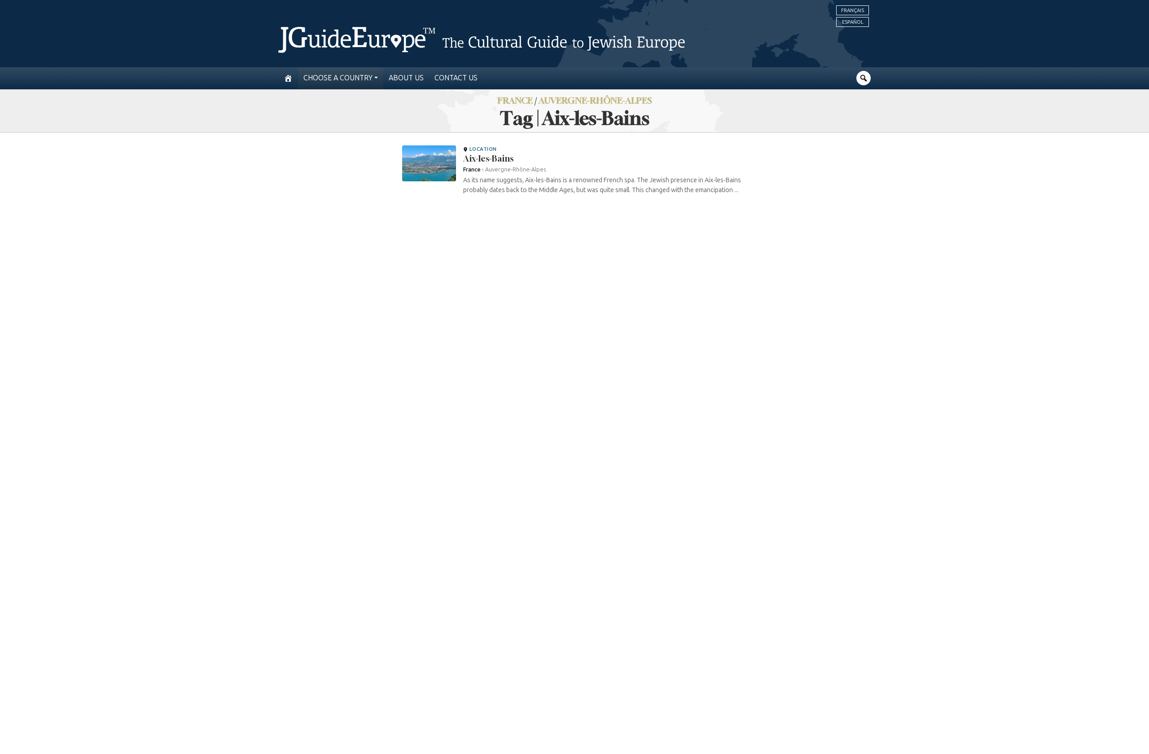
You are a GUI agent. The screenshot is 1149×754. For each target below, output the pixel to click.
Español (853, 22)
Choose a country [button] (338, 78)
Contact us (456, 78)
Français (852, 10)
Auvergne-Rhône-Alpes (595, 100)
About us (406, 78)
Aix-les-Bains (488, 158)
